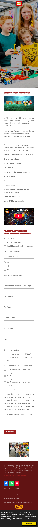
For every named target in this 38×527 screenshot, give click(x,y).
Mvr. (8, 270)
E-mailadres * (9, 296)
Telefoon (7, 307)
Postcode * (8, 329)
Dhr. (8, 266)
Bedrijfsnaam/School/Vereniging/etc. (19, 286)
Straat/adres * (9, 318)
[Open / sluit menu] (35, 3)
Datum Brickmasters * (12, 251)
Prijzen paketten (10, 390)
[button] (32, 443)
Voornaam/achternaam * (14, 275)
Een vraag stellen (14, 243)
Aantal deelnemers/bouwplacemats (18, 366)
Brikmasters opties (11, 350)
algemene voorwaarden (11, 488)
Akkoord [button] (29, 524)
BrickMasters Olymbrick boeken (20, 246)
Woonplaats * (9, 339)
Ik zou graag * (9, 238)
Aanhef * (7, 262)
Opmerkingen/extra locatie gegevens (18, 414)
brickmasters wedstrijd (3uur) (19, 354)
